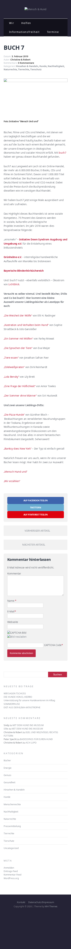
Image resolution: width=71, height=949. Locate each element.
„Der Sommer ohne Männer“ (20, 395)
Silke (6, 728)
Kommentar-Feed (12, 874)
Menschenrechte (12, 804)
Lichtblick (13, 284)
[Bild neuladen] (17, 636)
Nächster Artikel (33, 544)
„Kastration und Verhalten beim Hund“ (26, 325)
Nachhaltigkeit (56, 66)
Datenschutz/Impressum (41, 902)
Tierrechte (23, 69)
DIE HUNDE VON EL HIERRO (18, 696)
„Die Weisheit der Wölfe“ (18, 315)
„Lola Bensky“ (11, 376)
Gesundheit (9, 782)
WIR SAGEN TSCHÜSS (15, 693)
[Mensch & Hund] (35, 9)
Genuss (7, 775)
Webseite (12, 622)
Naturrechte (10, 69)
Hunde (43, 66)
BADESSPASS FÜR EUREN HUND (36, 739)
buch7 (62, 152)
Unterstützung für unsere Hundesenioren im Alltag (29, 700)
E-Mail (11, 611)
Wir (11, 23)
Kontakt (21, 902)
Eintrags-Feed (11, 871)
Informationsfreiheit (24, 32)
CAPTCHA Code (53, 645)
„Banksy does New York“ (17, 448)
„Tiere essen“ (11, 357)
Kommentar (14, 573)
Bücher (7, 760)
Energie (7, 767)
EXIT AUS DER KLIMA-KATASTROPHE (22, 707)
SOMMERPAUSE (12, 704)
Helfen (26, 23)
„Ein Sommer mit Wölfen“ (18, 338)
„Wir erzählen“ (12, 481)
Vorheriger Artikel (37, 530)
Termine (53, 32)
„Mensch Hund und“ (15, 471)
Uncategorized (11, 848)
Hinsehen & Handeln (27, 66)
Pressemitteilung (12, 826)
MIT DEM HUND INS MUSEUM (28, 725)
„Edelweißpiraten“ (14, 367)
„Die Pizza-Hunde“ (14, 414)
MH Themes (51, 906)
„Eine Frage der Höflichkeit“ (20, 386)
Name (11, 600)
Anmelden (9, 867)
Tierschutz (36, 69)
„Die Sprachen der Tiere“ (18, 348)
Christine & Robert (20, 59)
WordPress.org (11, 878)
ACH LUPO (31, 742)
